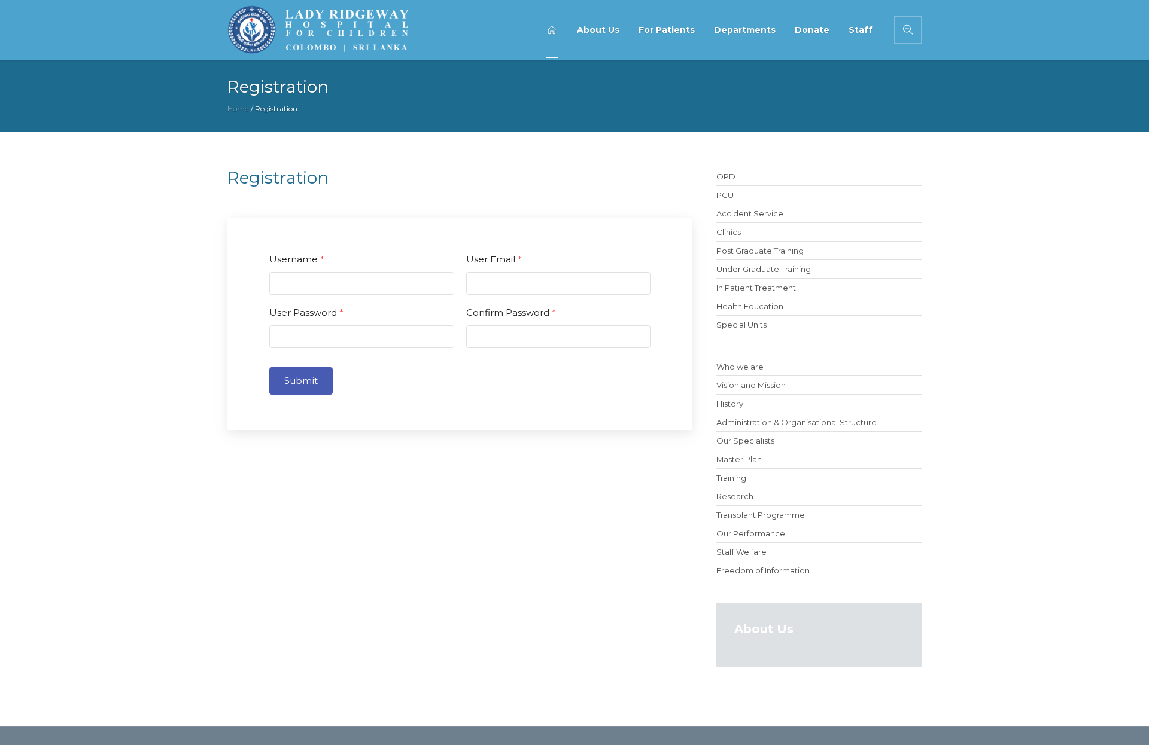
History (729, 403)
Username (296, 259)
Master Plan (739, 459)
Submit (301, 380)
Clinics (728, 232)
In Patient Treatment (756, 287)
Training (731, 478)
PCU (725, 195)
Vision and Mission (751, 385)
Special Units (741, 324)
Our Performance (750, 533)
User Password (306, 312)
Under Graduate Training (763, 269)
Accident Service (749, 213)
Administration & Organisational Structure (796, 422)
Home (237, 108)
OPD (725, 176)
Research (734, 496)
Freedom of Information (763, 570)
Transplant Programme (760, 515)
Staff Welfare (741, 552)
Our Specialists (745, 440)
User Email (494, 259)
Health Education (749, 306)
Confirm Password (511, 312)
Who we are (740, 366)
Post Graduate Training (760, 250)
